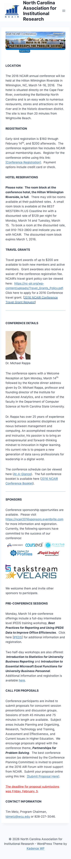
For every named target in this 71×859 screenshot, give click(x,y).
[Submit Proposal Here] (43, 776)
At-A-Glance (22, 474)
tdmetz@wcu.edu (18, 816)
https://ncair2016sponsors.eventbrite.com (34, 519)
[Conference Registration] (23, 162)
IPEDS (18, 637)
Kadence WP (35, 848)
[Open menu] (63, 11)
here (22, 680)
